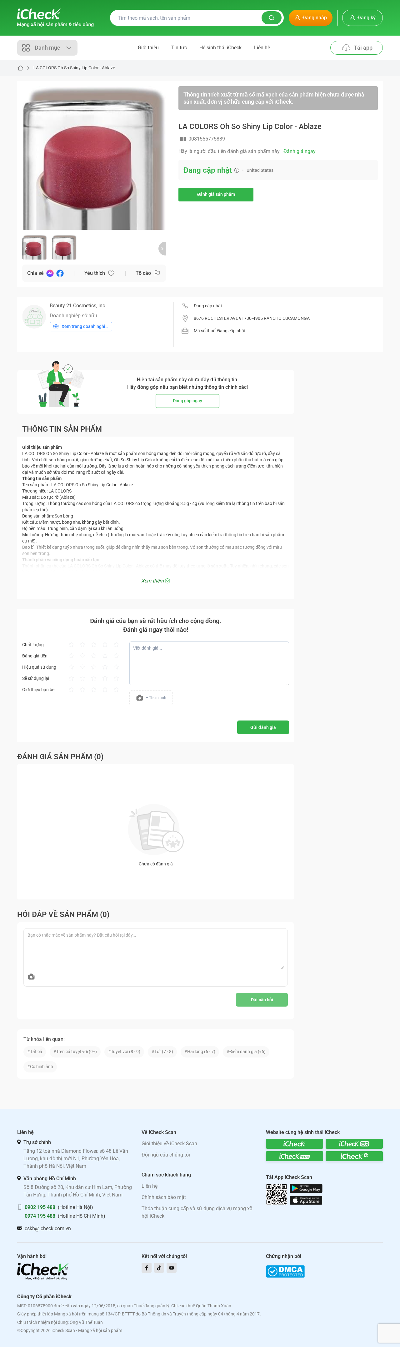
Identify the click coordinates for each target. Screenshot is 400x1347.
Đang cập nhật (208, 305)
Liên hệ (262, 48)
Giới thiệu (148, 48)
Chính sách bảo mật (164, 1197)
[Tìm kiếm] (272, 17)
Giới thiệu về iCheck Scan (169, 1143)
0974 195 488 (40, 1216)
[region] (94, 158)
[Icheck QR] (354, 1144)
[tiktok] (159, 1268)
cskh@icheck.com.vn (48, 1228)
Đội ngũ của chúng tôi (166, 1155)
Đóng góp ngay (187, 400)
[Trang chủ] (55, 17)
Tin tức (179, 48)
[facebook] (147, 1268)
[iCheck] (294, 1144)
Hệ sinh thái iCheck (220, 48)
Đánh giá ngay (299, 151)
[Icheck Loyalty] (354, 1156)
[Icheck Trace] (294, 1156)
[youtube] (172, 1268)
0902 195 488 (40, 1207)
